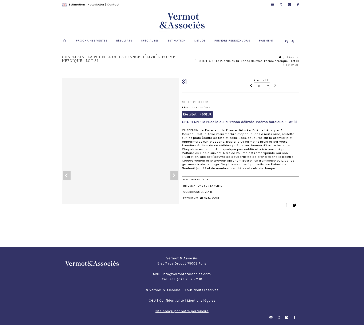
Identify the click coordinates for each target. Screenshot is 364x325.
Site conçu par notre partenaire (182, 311)
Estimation (77, 5)
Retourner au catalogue (201, 198)
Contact (113, 5)
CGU (152, 300)
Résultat (293, 57)
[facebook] (298, 4)
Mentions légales (201, 300)
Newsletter (96, 5)
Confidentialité (171, 300)
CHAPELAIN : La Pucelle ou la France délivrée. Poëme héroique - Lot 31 (248, 61)
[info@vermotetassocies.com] (272, 4)
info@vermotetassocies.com (187, 274)
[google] (281, 4)
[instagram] (289, 4)
